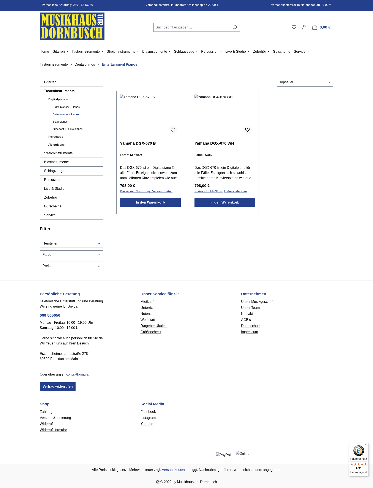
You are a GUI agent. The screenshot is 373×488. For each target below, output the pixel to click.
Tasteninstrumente (59, 91)
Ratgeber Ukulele (154, 326)
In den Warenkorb (150, 202)
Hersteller (50, 243)
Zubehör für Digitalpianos (67, 129)
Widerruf (46, 424)
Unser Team (250, 308)
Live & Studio (54, 188)
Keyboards (55, 136)
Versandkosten (173, 470)
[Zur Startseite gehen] (72, 26)
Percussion (52, 180)
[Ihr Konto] (304, 27)
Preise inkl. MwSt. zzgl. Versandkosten (146, 191)
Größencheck (151, 332)
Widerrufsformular (53, 430)
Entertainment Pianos (66, 114)
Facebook (148, 412)
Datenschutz (250, 326)
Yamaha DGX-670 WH (214, 143)
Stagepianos (60, 121)
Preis (47, 266)
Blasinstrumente (56, 162)
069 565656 (50, 315)
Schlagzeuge (54, 171)
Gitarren (50, 82)
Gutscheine (53, 206)
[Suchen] (235, 27)
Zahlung (46, 412)
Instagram (148, 418)
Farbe (47, 254)
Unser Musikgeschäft (257, 301)
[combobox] (191, 27)
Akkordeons (56, 144)
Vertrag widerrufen (58, 386)
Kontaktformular (77, 374)
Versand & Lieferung (55, 418)
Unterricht (148, 308)
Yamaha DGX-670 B (138, 143)
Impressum (249, 332)
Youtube (147, 424)
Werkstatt (148, 320)
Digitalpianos (58, 99)
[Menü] (366, 445)
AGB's (246, 320)
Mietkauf (147, 301)
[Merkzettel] (294, 27)
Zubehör (50, 197)
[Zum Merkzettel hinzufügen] (173, 130)
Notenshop (149, 314)
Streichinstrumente (58, 153)
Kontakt (247, 314)
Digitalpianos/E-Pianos (66, 107)
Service (50, 215)
